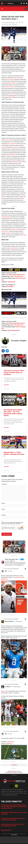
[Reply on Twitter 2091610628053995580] (2, 727)
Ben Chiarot (11, 94)
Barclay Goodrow (10, 143)
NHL (10, 24)
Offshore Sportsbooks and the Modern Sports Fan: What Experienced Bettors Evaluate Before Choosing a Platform (14, 806)
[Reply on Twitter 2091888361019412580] (2, 615)
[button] (26, 9)
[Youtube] (26, 3)
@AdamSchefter (20, 577)
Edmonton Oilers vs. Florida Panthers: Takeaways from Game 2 (14, 454)
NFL (6, 571)
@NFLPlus (9, 743)
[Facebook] (24, 3)
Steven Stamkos (10, 86)
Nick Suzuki (12, 229)
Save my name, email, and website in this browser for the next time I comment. (12, 523)
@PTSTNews (9, 274)
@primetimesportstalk (14, 330)
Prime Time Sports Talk (17, 276)
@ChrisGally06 (9, 286)
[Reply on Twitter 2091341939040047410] (2, 761)
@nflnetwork (11, 741)
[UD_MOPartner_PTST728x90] (14, 271)
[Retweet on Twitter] (3, 568)
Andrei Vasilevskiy (13, 97)
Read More (6, 384)
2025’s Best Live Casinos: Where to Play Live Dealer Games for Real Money (14, 372)
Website (3, 515)
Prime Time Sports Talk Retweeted (11, 568)
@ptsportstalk (11, 282)
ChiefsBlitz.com (14, 771)
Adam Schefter (9, 621)
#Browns (3, 691)
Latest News (4, 24)
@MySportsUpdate (17, 686)
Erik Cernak (17, 77)
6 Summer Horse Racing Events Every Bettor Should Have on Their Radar (13, 819)
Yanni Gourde (9, 79)
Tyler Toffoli (4, 231)
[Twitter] (21, 3)
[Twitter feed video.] (14, 752)
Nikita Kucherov (12, 83)
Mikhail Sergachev (18, 161)
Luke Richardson (14, 248)
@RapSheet (4, 579)
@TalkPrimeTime (20, 274)
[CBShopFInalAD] (14, 60)
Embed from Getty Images (6, 290)
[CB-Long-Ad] (14, 314)
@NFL (11, 571)
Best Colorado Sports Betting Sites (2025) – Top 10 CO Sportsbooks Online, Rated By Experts (13, 412)
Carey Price (15, 147)
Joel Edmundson (5, 217)
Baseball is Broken (6, 830)
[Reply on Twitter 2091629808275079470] (2, 680)
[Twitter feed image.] (14, 596)
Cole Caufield (18, 229)
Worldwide (14, 24)
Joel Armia (8, 233)
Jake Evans (23, 235)
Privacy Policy (14, 834)
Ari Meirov (7, 686)
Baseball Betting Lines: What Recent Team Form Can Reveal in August (12, 825)
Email (3, 509)
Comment (4, 484)
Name (3, 503)
